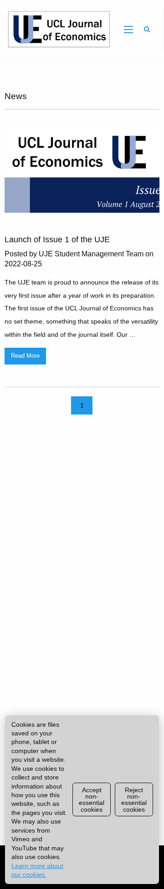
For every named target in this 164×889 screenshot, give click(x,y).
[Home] (57, 30)
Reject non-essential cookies (134, 799)
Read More (25, 355)
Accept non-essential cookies (91, 799)
